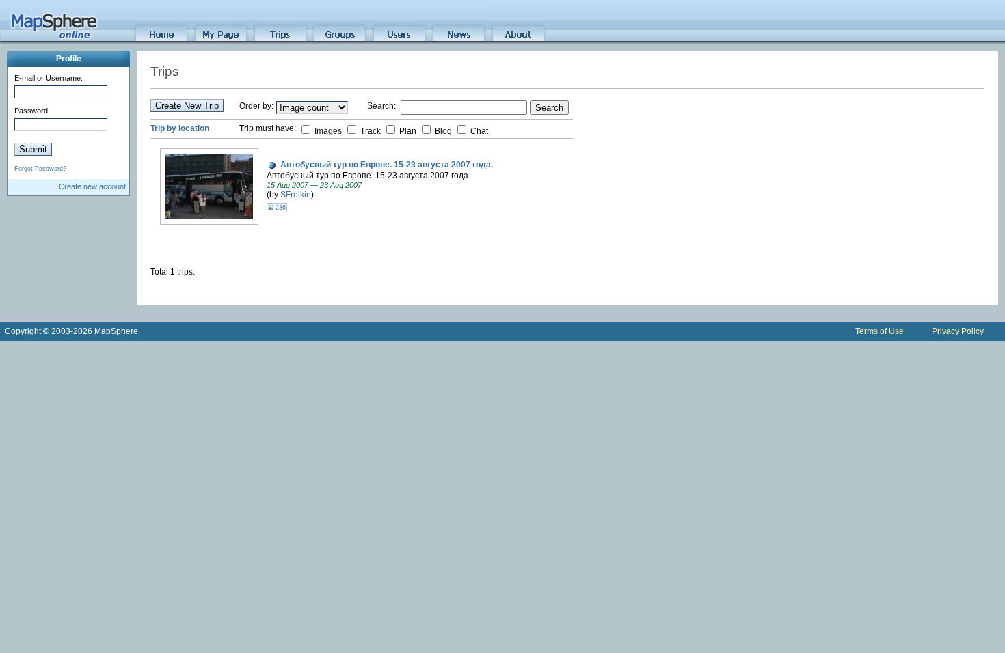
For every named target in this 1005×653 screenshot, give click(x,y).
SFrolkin (295, 194)
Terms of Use (879, 331)
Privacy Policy (958, 331)
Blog (442, 131)
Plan (406, 131)
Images (327, 131)
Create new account (92, 186)
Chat (478, 131)
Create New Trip (187, 105)
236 (279, 207)
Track (369, 131)
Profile (68, 59)
